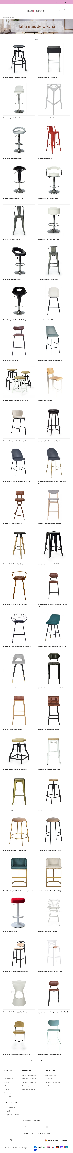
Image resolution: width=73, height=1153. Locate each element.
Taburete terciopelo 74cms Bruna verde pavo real (18, 891)
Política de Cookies (29, 1082)
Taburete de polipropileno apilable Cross (50, 971)
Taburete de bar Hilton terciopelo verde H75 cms (52, 646)
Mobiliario (8, 1086)
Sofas (6, 1082)
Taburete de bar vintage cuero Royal (49, 441)
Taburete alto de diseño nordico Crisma (50, 523)
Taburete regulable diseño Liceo (13, 118)
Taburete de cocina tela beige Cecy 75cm (15, 441)
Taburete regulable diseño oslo (12, 279)
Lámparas (8, 1096)
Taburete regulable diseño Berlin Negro (15, 320)
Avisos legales (27, 1086)
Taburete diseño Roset (10, 931)
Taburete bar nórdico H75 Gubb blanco (49, 320)
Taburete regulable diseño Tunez (13, 198)
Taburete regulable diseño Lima (12, 158)
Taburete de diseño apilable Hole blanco (15, 1012)
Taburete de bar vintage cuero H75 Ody (15, 604)
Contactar (48, 1079)
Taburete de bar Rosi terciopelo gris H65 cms (16, 481)
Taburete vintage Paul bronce (12, 810)
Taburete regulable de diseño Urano (48, 239)
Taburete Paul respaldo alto (11, 239)
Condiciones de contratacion (55, 1086)
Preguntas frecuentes (11, 1115)
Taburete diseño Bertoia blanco (47, 931)
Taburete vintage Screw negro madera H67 (16, 400)
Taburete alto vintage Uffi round (12, 523)
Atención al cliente (28, 1089)
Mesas (6, 1089)
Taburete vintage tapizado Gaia (12, 729)
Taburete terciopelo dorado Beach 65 (14, 850)
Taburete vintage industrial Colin (48, 810)
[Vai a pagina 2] (41, 1060)
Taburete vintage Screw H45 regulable (15, 769)
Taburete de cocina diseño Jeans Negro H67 (16, 1054)
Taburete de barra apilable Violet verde (49, 1054)
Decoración (8, 1079)
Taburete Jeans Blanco (45, 400)
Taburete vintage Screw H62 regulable (15, 77)
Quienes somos (50, 1075)
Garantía (7, 1111)
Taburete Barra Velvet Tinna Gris (13, 687)
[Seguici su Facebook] (5, 1140)
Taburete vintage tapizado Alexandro (49, 729)
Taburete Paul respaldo (45, 158)
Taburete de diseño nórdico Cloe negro (15, 564)
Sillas (6, 1075)
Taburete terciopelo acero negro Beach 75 (50, 850)
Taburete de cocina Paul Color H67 (48, 564)
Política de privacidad (52, 1082)
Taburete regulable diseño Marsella (48, 198)
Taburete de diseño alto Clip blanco (48, 118)
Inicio (4, 17)
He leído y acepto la (37, 1133)
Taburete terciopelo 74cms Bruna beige (50, 891)
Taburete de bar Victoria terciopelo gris (50, 360)
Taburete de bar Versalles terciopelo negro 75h (17, 646)
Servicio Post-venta (29, 1079)
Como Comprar (10, 1107)
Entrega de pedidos (29, 1075)
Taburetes (8, 1093)
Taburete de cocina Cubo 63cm (47, 77)
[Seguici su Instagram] (10, 1140)
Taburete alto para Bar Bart (11, 360)
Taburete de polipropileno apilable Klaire (15, 971)
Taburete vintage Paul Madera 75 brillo (49, 769)
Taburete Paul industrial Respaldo (48, 279)
